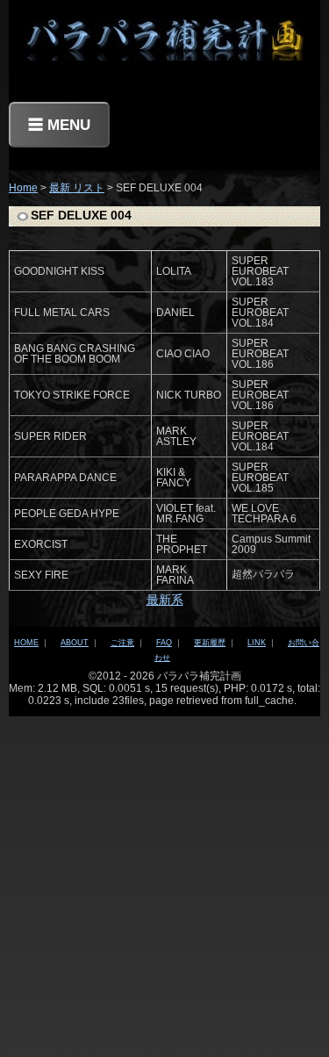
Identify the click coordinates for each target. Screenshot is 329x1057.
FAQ (164, 642)
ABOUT (75, 642)
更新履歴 (209, 642)
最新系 (165, 600)
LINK (256, 642)
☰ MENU (59, 124)
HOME (26, 642)
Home (23, 188)
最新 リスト (76, 188)
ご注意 (122, 642)
